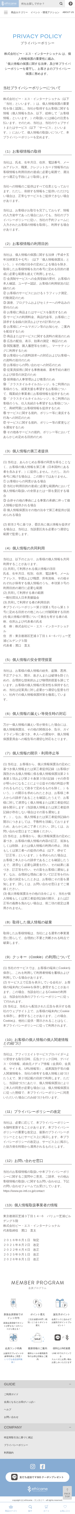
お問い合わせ (11, 1417)
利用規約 (9, 1452)
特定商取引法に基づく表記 (18, 1437)
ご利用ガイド (11, 1394)
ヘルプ (7, 1409)
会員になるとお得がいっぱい (19, 1402)
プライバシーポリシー (16, 1445)
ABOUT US (68, 12)
